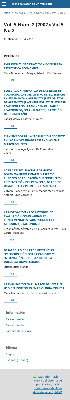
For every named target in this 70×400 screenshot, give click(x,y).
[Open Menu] (4, 4)
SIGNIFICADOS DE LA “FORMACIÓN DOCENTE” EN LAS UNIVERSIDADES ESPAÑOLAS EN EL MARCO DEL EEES (34, 140)
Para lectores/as (15, 319)
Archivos (20, 13)
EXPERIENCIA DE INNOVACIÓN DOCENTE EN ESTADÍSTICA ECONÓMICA (33, 66)
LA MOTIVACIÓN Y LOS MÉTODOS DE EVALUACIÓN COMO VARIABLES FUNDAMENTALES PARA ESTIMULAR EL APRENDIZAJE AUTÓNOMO (30, 218)
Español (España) (17, 360)
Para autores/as (15, 325)
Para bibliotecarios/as (18, 331)
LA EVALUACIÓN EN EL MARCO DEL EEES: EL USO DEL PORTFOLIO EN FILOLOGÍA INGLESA (34, 286)
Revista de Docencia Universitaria (31, 4)
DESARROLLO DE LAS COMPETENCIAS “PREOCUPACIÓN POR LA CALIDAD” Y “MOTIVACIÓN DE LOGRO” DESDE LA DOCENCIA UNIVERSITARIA (29, 256)
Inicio (7, 13)
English (11, 354)
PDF (12, 80)
